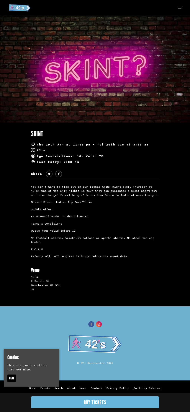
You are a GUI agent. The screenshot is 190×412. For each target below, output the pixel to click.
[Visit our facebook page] (58, 174)
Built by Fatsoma (147, 388)
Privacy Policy (117, 388)
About (71, 388)
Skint (37, 133)
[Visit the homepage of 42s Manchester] (19, 8)
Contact (96, 388)
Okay (11, 378)
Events (45, 388)
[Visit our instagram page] (99, 324)
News (83, 388)
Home (32, 388)
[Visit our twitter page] (49, 174)
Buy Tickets (95, 402)
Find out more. (19, 369)
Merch (59, 388)
